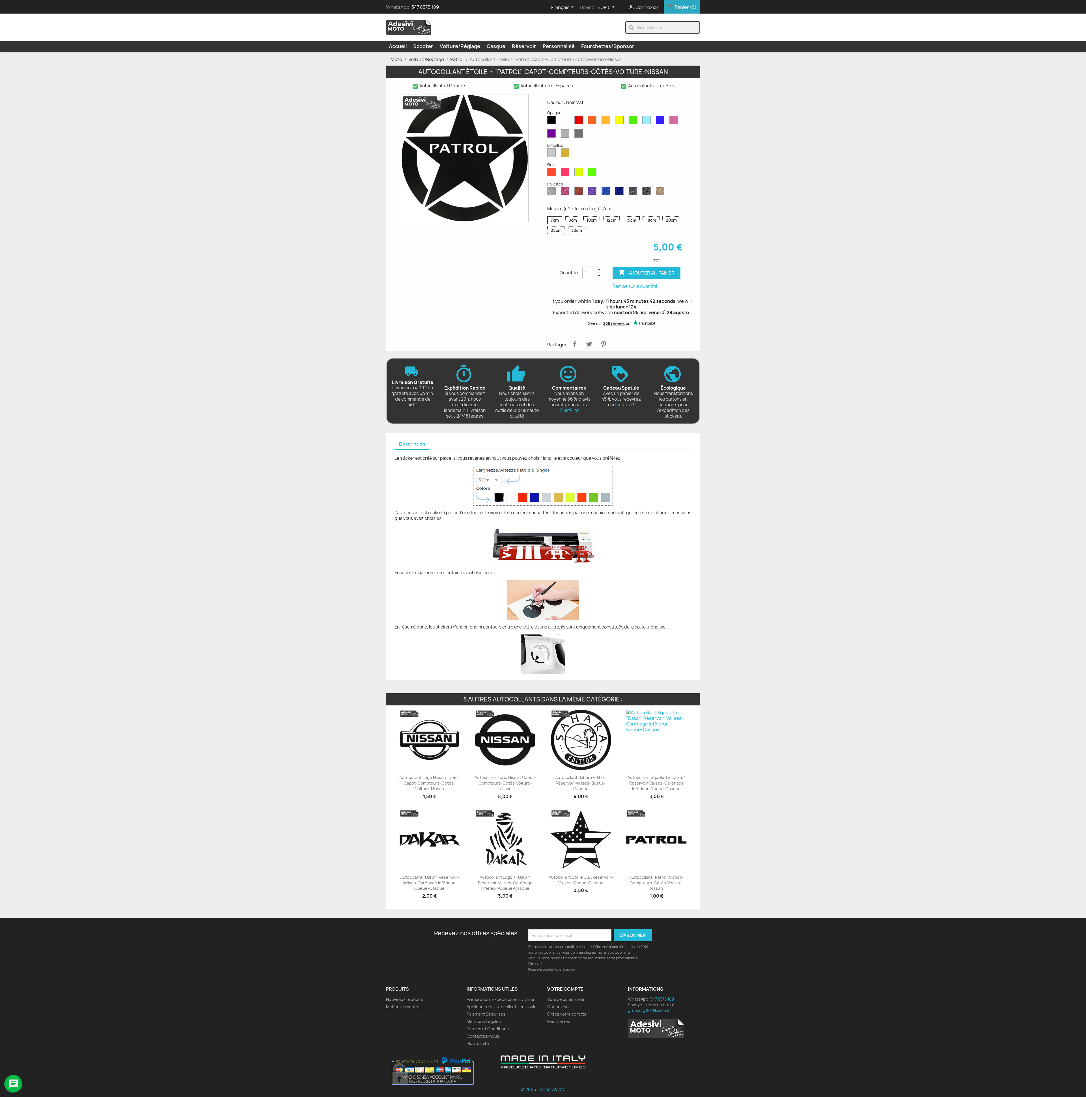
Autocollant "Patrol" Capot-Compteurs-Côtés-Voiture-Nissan (656, 882)
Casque (496, 46)
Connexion (558, 1006)
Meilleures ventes (403, 1006)
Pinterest (603, 344)
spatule (624, 405)
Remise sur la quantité (635, 286)
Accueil (398, 46)
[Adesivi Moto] (408, 27)
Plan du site (478, 1043)
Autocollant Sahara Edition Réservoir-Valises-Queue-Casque (580, 783)
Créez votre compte (567, 1014)
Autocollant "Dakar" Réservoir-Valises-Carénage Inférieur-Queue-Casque (429, 882)
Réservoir (524, 46)
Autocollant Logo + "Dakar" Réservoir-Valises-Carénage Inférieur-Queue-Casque (505, 882)
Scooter (423, 46)
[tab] (412, 444)
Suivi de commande (565, 999)
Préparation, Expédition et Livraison (501, 999)
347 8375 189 (425, 7)
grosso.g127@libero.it (649, 1010)
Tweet (589, 344)
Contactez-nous (483, 1036)
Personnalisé (559, 46)
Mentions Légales (484, 1021)
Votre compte (565, 989)
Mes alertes (558, 1021)
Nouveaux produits (404, 999)
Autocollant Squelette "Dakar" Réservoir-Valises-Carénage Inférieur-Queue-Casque (656, 783)
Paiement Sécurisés (486, 1014)
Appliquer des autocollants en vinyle (501, 1006)
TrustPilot (569, 410)
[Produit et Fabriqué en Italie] (543, 1062)
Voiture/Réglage (460, 46)
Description (412, 444)
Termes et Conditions (488, 1028)
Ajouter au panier (647, 272)
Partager (574, 344)
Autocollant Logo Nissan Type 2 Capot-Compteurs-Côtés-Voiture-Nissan (429, 783)
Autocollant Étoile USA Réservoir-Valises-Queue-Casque (581, 880)
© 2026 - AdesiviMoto (543, 1089)
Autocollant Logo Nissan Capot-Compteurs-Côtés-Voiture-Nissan (505, 783)
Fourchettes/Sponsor (607, 46)
